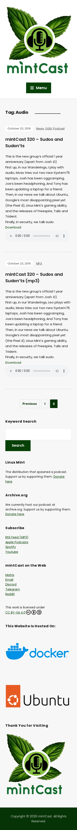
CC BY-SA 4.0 (15, 612)
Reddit (10, 594)
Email (9, 580)
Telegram (12, 589)
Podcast (59, 128)
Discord (10, 584)
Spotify (10, 547)
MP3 (39, 263)
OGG (48, 128)
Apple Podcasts (16, 542)
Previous (29, 404)
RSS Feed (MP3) (16, 537)
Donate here (14, 514)
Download (13, 227)
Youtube (11, 552)
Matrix (9, 575)
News (40, 128)
